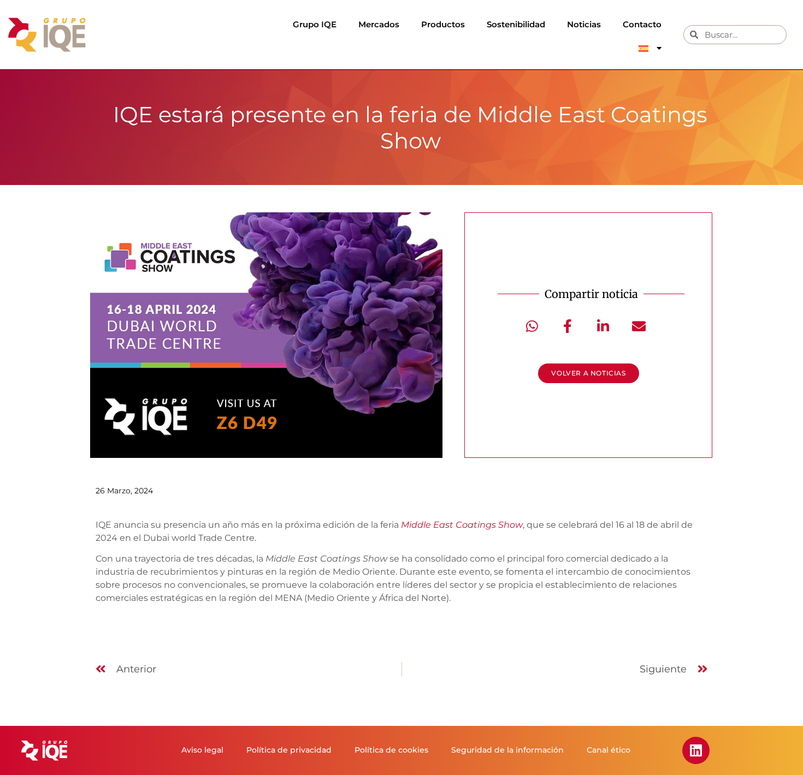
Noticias (584, 24)
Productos (443, 24)
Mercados (378, 24)
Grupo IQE (314, 24)
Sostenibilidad (516, 24)
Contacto (642, 24)
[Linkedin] (696, 750)
